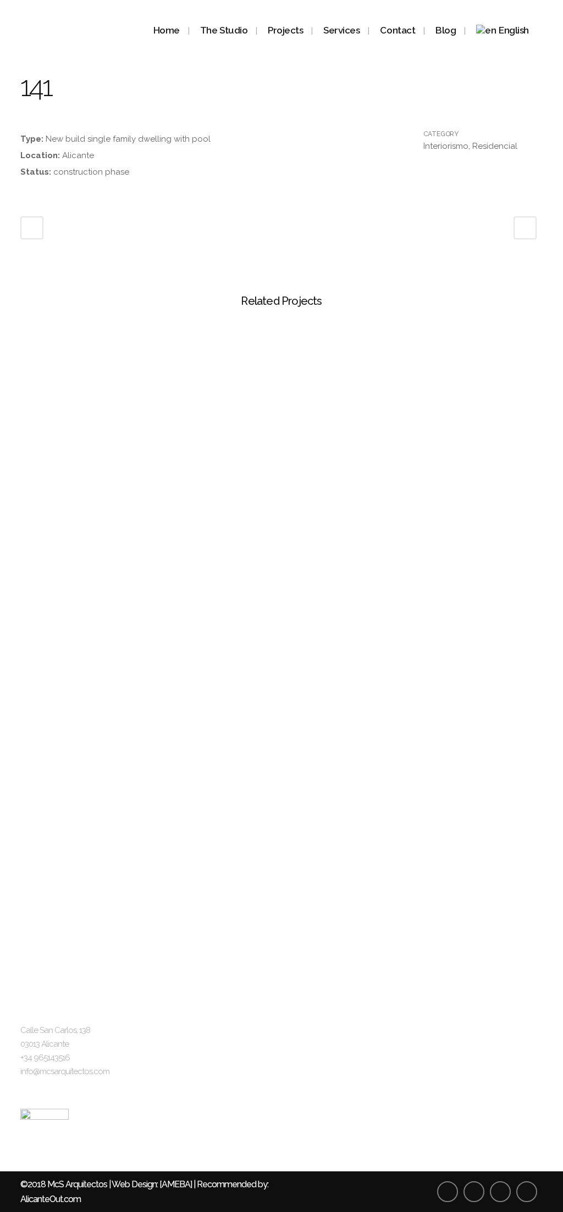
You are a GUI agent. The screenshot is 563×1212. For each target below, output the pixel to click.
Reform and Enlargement (472, 1030)
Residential (313, 1030)
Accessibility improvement (474, 1072)
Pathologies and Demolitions (478, 1093)
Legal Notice (187, 1072)
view (82, 377)
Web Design (134, 1184)
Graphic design (320, 1114)
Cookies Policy (190, 1114)
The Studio (183, 1009)
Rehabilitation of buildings (472, 1051)
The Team (182, 1030)
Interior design (319, 1093)
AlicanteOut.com (50, 1199)
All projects (313, 1009)
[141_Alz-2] (21, 122)
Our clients (182, 1051)
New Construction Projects (474, 1009)
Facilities (308, 1072)
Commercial (315, 1051)
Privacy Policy (189, 1093)
